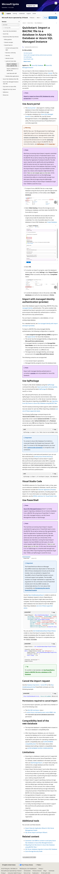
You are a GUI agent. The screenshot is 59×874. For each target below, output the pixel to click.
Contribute (51, 870)
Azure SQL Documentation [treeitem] (10, 31)
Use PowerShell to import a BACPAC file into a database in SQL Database (40, 672)
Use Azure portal (28, 53)
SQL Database (38, 23)
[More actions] (56, 23)
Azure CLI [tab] (33, 558)
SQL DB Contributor (33, 710)
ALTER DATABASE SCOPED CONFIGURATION (40, 748)
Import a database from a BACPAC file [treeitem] (12, 65)
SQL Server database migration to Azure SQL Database (41, 849)
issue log (51, 144)
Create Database (52, 222)
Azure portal (31, 108)
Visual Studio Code (28, 59)
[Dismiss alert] (56, 3)
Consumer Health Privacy (14, 873)
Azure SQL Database (37, 65)
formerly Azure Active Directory (43, 456)
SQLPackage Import (36, 763)
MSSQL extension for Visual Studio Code (45, 496)
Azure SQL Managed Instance (33, 509)
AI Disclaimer (27, 870)
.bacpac (50, 73)
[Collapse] (19, 21)
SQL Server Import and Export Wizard (36, 832)
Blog (44, 870)
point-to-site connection (35, 447)
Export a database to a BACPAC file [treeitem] (12, 69)
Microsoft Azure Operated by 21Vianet (11, 870)
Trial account (53, 17)
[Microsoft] (3, 14)
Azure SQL (30, 23)
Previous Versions (37, 870)
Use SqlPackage (28, 57)
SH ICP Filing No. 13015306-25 (9, 868)
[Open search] (55, 13)
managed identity (27, 308)
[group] (40, 432)
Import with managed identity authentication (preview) (38, 55)
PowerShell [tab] (26, 558)
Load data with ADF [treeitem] (12, 73)
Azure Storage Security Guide (33, 851)
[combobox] (10, 24)
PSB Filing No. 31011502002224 (28, 868)
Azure (24, 23)
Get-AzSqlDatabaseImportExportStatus (44, 631)
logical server (31, 337)
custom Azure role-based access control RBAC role (41, 712)
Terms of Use (27, 873)
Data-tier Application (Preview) (47, 489)
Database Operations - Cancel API (37, 685)
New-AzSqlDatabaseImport (36, 595)
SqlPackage (40, 144)
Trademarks (35, 873)
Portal (45, 17)
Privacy (40, 868)
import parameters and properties (47, 387)
